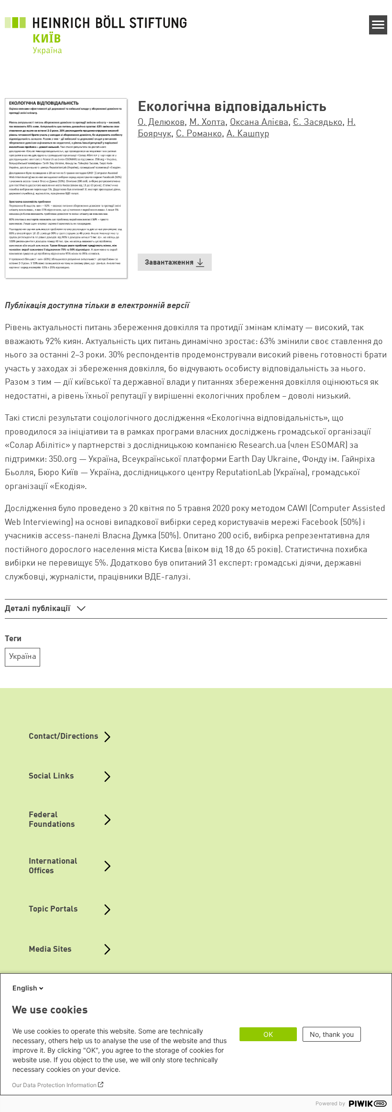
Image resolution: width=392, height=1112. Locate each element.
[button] (175, 262)
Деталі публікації (38, 609)
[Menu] (378, 24)
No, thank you (332, 1034)
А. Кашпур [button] (248, 134)
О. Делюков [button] (161, 122)
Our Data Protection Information (54, 1085)
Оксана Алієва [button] (259, 122)
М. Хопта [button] (207, 122)
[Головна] (95, 29)
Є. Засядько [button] (317, 122)
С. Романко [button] (199, 134)
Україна (22, 657)
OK (268, 1034)
